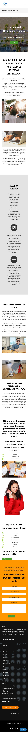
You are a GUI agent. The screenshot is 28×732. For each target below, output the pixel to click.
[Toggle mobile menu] (25, 4)
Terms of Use (6, 675)
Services (5, 654)
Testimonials (6, 660)
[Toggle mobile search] (22, 4)
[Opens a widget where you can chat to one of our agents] (23, 729)
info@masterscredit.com (10, 698)
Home (4, 648)
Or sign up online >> (14, 713)
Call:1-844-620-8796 (10, 707)
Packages (5, 657)
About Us (5, 651)
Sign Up (4, 666)
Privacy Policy (6, 672)
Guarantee (5, 678)
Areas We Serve (6, 663)
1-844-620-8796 (8, 696)
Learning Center (6, 669)
